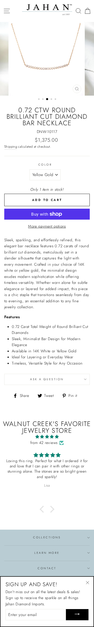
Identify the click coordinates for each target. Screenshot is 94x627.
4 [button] (52, 99)
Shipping (10, 146)
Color (45, 165)
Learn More (46, 553)
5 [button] (56, 99)
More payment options (47, 226)
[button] (43, 509)
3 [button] (47, 99)
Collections (47, 537)
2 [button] (43, 99)
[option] (47, 59)
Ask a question (47, 379)
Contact (47, 568)
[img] (47, 437)
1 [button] (39, 99)
